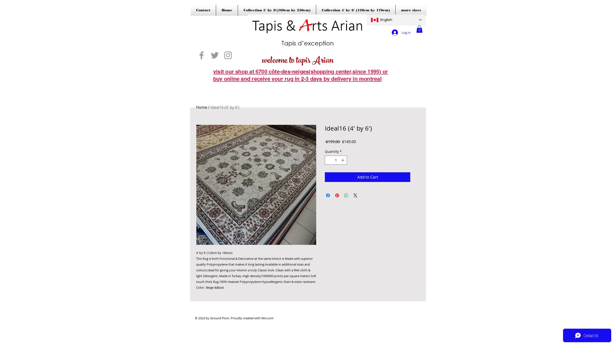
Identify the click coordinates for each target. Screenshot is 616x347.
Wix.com (267, 318)
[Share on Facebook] (328, 195)
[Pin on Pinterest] (337, 195)
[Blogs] (220, 86)
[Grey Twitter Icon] (215, 55)
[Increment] (343, 160)
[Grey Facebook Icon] (201, 55)
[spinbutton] (336, 160)
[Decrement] (329, 160)
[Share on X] (355, 195)
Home (201, 107)
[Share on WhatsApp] (346, 195)
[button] (419, 29)
